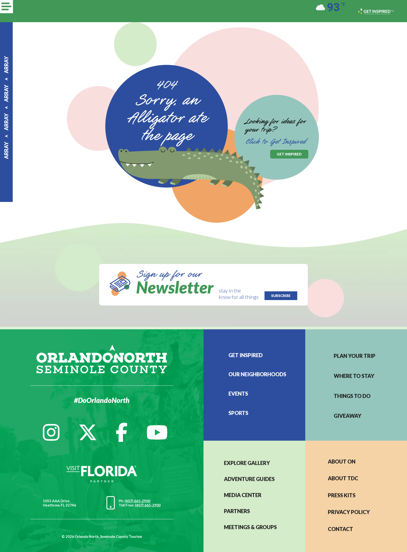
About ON (341, 461)
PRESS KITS (341, 495)
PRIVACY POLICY (349, 512)
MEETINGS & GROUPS (250, 527)
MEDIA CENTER (242, 495)
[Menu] (6, 6)
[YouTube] (157, 432)
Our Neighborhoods (257, 374)
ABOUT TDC (343, 478)
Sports (238, 413)
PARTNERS (237, 511)
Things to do (352, 396)
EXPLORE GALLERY (247, 463)
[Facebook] (122, 432)
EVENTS (238, 393)
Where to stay (354, 376)
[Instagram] (51, 432)
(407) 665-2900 (137, 501)
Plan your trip (354, 356)
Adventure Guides (249, 479)
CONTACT (340, 529)
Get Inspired (245, 355)
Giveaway (347, 416)
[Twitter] (87, 432)
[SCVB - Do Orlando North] (102, 358)
